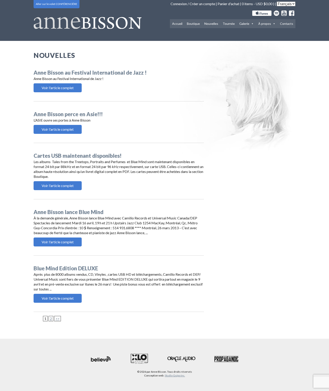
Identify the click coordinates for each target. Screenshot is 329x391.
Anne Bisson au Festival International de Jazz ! (90, 72)
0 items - (257, 4)
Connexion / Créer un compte (193, 4)
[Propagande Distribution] (226, 359)
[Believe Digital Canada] (101, 359)
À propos (264, 23)
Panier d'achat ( (230, 4)
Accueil (177, 23)
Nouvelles (211, 23)
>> (58, 318)
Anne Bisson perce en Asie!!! (68, 114)
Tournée (229, 23)
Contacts (286, 23)
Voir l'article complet (58, 88)
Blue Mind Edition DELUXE (66, 268)
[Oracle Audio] (181, 359)
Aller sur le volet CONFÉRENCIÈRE (56, 4)
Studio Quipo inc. (175, 375)
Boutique (193, 23)
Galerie (244, 23)
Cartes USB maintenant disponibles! (78, 155)
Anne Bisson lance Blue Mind (68, 212)
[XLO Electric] (139, 359)
